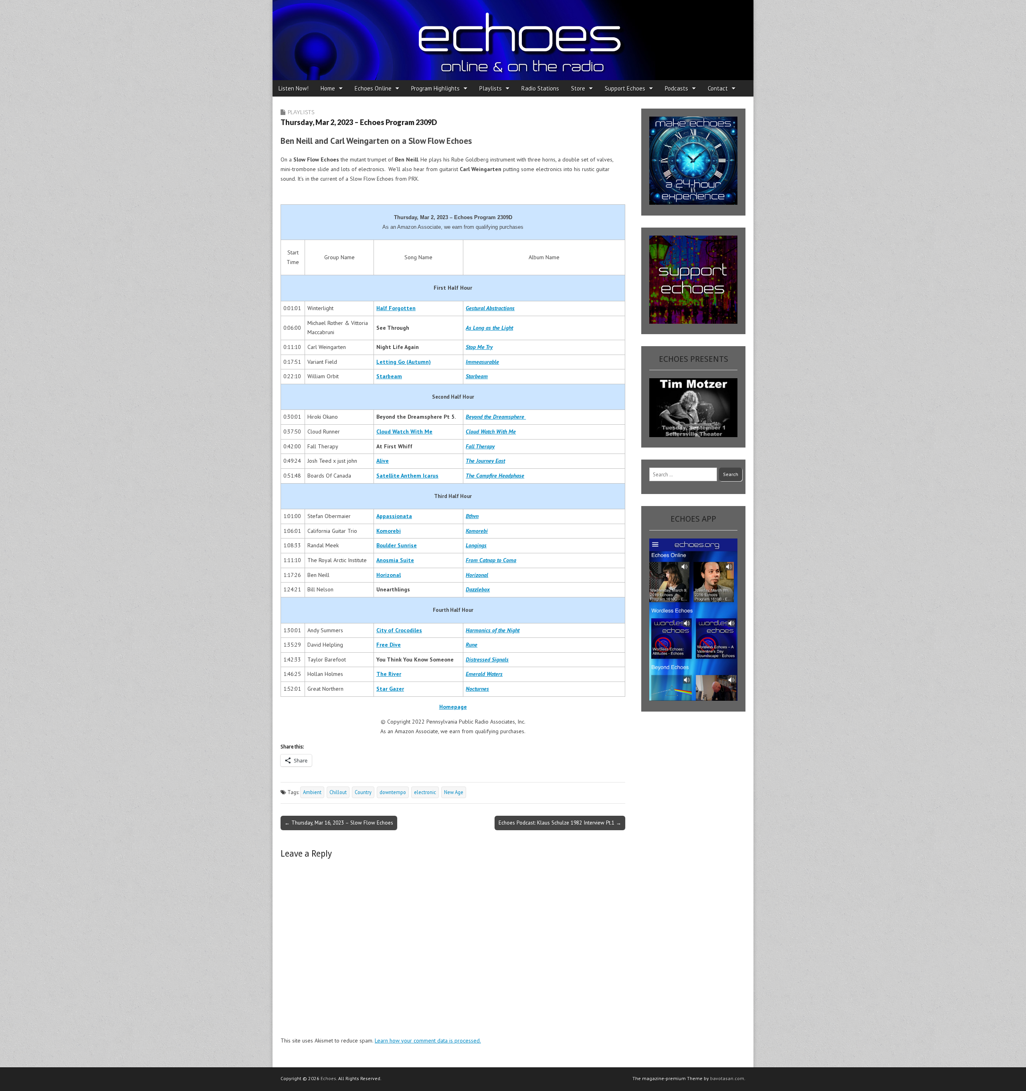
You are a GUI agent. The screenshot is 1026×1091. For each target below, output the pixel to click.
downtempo (393, 792)
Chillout (338, 792)
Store (578, 88)
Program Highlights (435, 88)
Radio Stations (540, 88)
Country (363, 792)
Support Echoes (625, 88)
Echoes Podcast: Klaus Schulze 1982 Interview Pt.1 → (560, 822)
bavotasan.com (727, 1078)
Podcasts (676, 88)
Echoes (328, 1078)
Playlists (490, 88)
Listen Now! (294, 88)
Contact (718, 88)
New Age (453, 792)
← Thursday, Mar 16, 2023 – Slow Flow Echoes (339, 822)
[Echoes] (513, 40)
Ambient (312, 792)
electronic (425, 792)
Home (328, 88)
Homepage (453, 706)
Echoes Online (373, 88)
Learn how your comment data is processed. (428, 1040)
